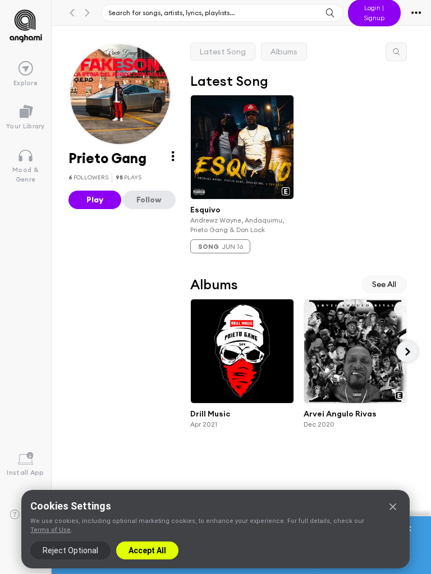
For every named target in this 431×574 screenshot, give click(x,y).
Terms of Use (50, 530)
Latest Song (223, 52)
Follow (149, 200)
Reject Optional (70, 550)
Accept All (147, 550)
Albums (283, 52)
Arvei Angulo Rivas (340, 414)
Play (94, 200)
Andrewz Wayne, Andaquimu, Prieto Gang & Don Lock (237, 225)
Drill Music (210, 414)
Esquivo (205, 209)
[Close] (393, 507)
